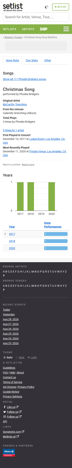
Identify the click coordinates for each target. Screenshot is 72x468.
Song (12, 60)
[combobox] (36, 16)
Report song (28, 164)
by (13, 130)
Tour (32, 60)
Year (12, 226)
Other (47, 60)
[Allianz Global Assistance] (9, 452)
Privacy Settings (12, 396)
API (5, 421)
